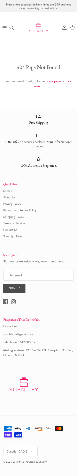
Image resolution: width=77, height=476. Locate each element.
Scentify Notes (12, 236)
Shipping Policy (13, 217)
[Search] (13, 27)
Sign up (14, 288)
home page (53, 81)
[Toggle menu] (4, 27)
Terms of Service (14, 223)
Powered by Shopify (36, 462)
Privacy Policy (12, 204)
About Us (9, 197)
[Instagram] (13, 301)
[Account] (63, 27)
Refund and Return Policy (20, 210)
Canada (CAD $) (18, 451)
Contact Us (10, 230)
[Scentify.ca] (38, 27)
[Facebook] (5, 301)
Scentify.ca (18, 462)
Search (7, 191)
